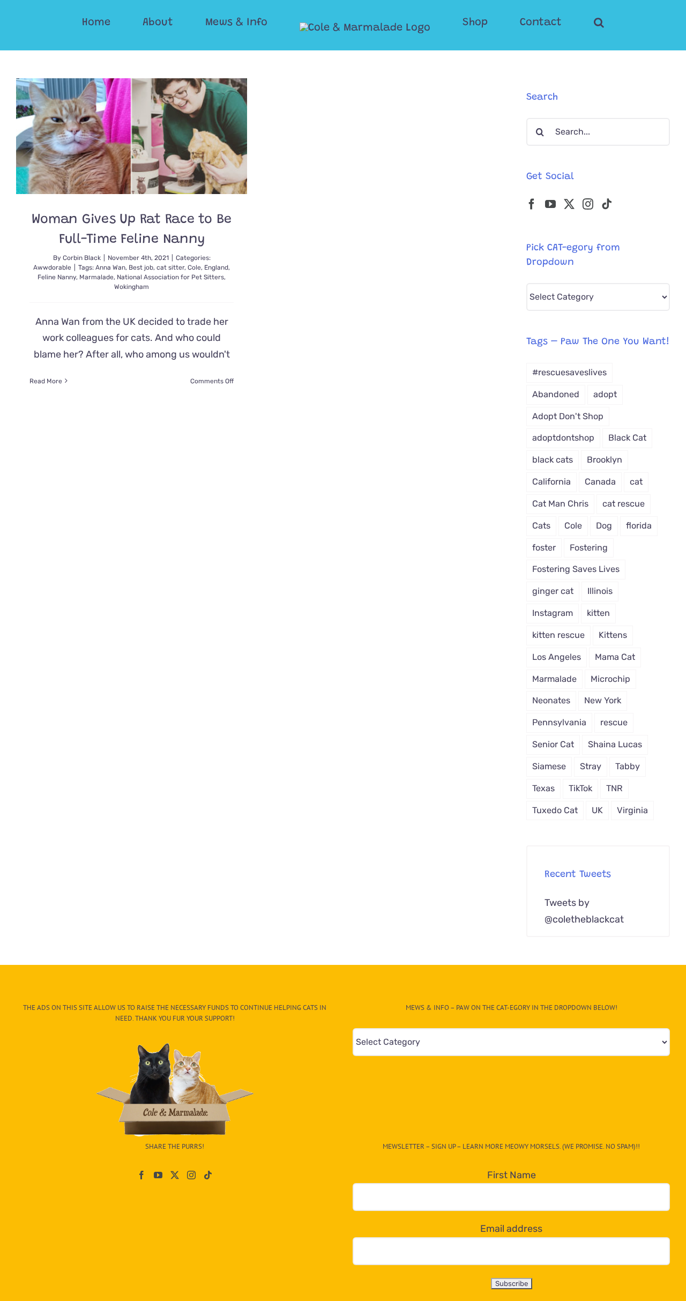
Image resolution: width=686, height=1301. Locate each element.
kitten (598, 613)
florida (639, 526)
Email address (511, 1229)
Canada (600, 482)
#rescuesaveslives (569, 372)
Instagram (552, 613)
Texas (543, 788)
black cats (552, 460)
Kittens (613, 635)
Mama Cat (615, 657)
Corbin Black (82, 258)
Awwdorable (52, 267)
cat (636, 482)
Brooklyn (604, 460)
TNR (614, 788)
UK (597, 810)
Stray (590, 766)
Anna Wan (110, 267)
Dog (604, 526)
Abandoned (555, 394)
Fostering (589, 547)
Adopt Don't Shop (567, 416)
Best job (141, 267)
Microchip (610, 679)
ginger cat (552, 591)
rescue (614, 722)
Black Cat (627, 438)
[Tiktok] (606, 204)
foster (544, 547)
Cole (194, 267)
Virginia (632, 810)
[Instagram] (588, 204)
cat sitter (170, 267)
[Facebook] (531, 204)
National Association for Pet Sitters (170, 277)
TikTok (580, 788)
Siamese (549, 766)
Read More (45, 381)
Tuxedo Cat (555, 810)
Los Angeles (556, 657)
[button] (556, 22)
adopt (605, 394)
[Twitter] (569, 204)
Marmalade (96, 277)
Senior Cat (553, 744)
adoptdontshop (563, 438)
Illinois (600, 591)
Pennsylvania (559, 722)
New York (602, 700)
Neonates (551, 700)
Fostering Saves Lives (576, 569)
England (216, 267)
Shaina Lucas (615, 744)
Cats (541, 526)
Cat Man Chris (560, 504)
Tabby (627, 766)
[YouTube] (550, 204)
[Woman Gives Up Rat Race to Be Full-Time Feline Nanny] (131, 136)
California (551, 482)
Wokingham (131, 287)
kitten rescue (558, 635)
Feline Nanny (57, 277)
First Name (511, 1175)
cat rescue (623, 504)
